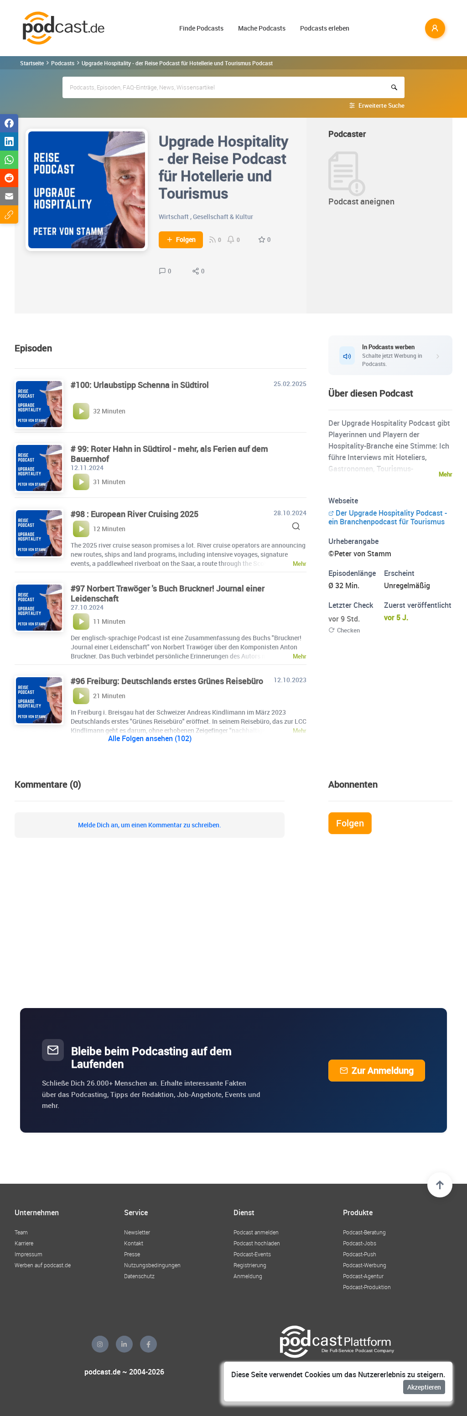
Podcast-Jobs (359, 1243)
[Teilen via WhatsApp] (9, 160)
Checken (348, 630)
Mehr (445, 474)
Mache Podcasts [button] (261, 28)
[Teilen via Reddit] (9, 178)
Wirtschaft (174, 216)
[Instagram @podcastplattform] (100, 1344)
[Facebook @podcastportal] (148, 1344)
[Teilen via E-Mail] (9, 196)
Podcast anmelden (256, 1232)
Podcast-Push (359, 1254)
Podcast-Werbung (364, 1265)
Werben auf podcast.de (43, 1265)
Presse (132, 1254)
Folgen (186, 239)
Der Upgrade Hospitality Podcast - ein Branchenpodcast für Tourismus (387, 517)
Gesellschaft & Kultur (223, 216)
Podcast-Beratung (364, 1232)
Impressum (28, 1254)
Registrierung (250, 1265)
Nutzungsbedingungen (152, 1265)
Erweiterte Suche (381, 105)
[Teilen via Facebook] (9, 123)
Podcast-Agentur (363, 1276)
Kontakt (133, 1243)
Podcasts (62, 63)
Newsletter (137, 1232)
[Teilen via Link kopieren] (9, 214)
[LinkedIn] (124, 1344)
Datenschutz (139, 1276)
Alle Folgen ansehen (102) (150, 738)
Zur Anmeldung (383, 1070)
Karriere (24, 1243)
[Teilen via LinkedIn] (9, 141)
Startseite (32, 63)
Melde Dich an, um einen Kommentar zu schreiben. (149, 825)
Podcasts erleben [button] (324, 28)
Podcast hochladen (257, 1243)
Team (21, 1232)
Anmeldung (248, 1276)
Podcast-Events (252, 1254)
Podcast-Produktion (367, 1287)
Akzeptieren (424, 1387)
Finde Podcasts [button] (201, 28)
